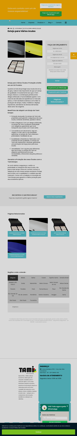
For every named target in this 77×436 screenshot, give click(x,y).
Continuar (38, 432)
